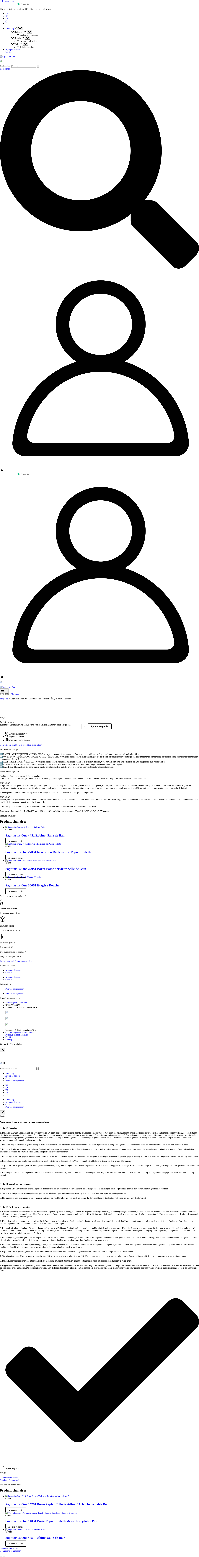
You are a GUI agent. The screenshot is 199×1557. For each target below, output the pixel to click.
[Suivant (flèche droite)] (4, 1556)
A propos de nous (12, 49)
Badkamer (18, 32)
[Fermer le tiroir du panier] (2, 1112)
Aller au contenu (7, 1)
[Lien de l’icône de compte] (99, 467)
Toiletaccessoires (27, 47)
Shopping (9, 28)
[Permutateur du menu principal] (4, 691)
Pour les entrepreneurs (14, 989)
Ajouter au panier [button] (15, 841)
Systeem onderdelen (28, 41)
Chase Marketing (17, 1044)
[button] (15, 28)
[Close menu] (2, 1050)
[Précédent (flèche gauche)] (1, 1556)
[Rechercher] (37, 1068)
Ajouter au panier (100, 726)
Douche (17, 38)
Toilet (16, 44)
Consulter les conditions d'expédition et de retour (21, 745)
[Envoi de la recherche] (38, 66)
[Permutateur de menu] (20, 28)
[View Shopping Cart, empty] (99, 470)
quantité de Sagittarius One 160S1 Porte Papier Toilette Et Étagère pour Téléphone (35, 725)
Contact (8, 52)
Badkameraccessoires (29, 35)
